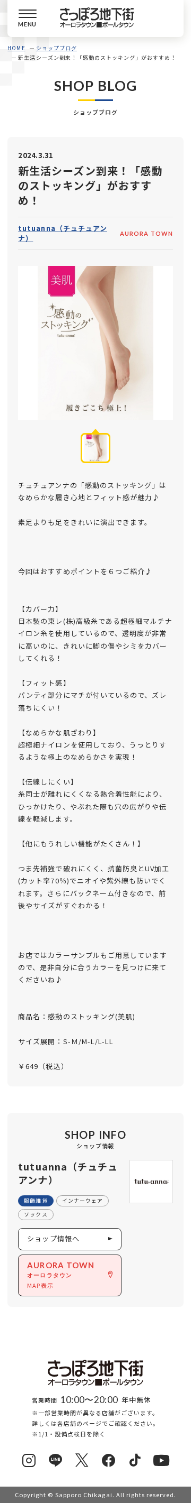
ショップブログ (56, 48)
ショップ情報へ (53, 1238)
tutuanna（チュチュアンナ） (62, 233)
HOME (16, 48)
